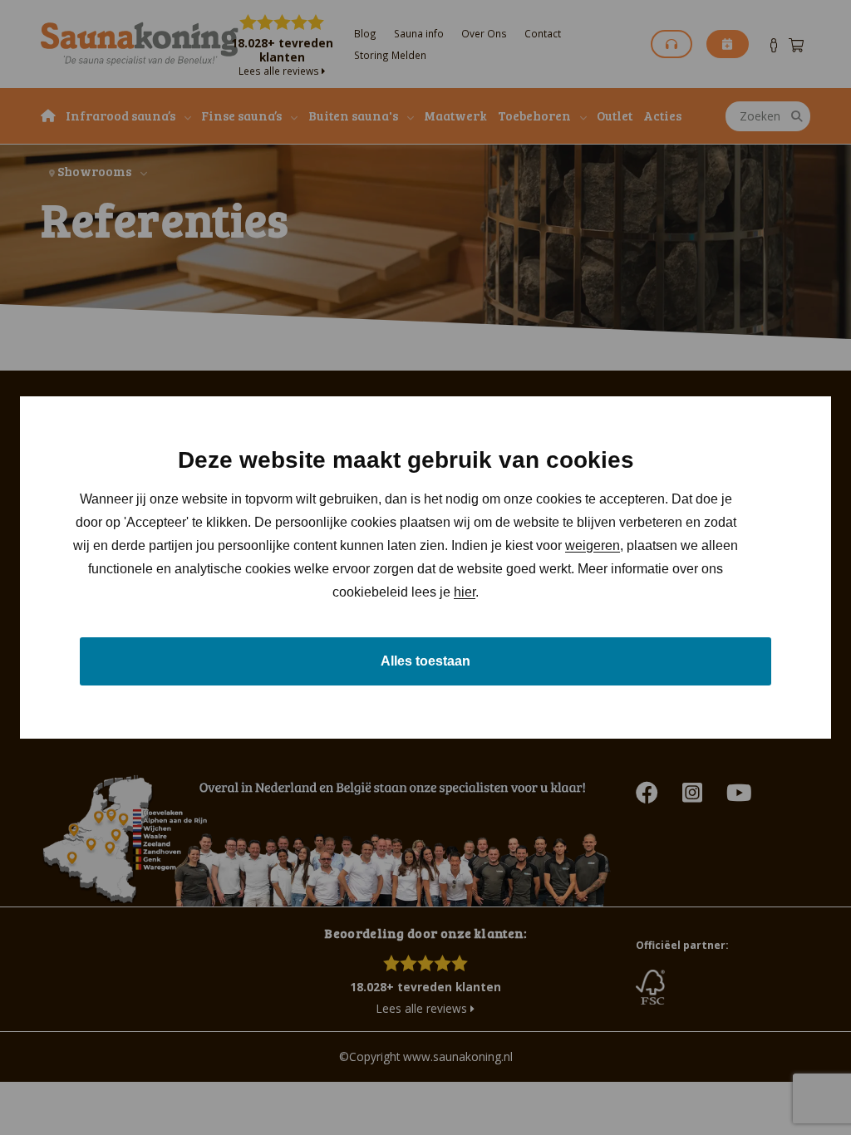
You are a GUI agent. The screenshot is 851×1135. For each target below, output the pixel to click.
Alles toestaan (425, 661)
